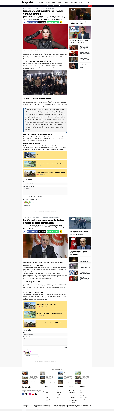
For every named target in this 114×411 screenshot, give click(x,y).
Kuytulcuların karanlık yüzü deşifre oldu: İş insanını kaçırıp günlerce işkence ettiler (85, 266)
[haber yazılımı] (89, 409)
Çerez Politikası (83, 397)
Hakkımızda (82, 389)
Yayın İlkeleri (83, 394)
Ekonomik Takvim (72, 399)
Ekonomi (59, 390)
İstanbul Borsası (72, 392)
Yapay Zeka (59, 394)
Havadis (24, 8)
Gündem (29, 217)
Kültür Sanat (59, 395)
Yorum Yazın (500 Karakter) (28, 186)
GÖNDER (65, 197)
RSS (24, 409)
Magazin (29, 8)
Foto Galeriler (72, 389)
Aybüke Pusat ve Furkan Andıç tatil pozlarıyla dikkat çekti (85, 47)
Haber (47, 390)
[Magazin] (80, 14)
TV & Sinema (60, 399)
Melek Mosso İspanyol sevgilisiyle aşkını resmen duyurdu (85, 66)
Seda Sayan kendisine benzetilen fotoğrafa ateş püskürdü (85, 53)
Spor (47, 394)
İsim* (24, 181)
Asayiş (47, 392)
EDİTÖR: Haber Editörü (38, 50)
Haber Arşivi (83, 399)
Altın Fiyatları (72, 395)
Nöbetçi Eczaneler (73, 400)
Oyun (47, 400)
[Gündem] (80, 223)
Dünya (47, 397)
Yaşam (58, 397)
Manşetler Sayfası (72, 390)
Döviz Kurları (71, 394)
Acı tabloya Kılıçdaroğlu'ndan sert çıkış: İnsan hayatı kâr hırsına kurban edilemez (85, 278)
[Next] (91, 6)
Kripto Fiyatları (72, 397)
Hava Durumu (72, 402)
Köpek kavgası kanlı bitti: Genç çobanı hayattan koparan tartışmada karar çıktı (79, 232)
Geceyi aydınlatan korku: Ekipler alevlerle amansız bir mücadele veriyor (85, 260)
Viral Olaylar (48, 399)
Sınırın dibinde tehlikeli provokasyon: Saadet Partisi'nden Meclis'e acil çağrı (85, 272)
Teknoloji (59, 392)
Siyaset (58, 389)
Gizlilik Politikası (83, 395)
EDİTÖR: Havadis (38, 259)
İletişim (82, 390)
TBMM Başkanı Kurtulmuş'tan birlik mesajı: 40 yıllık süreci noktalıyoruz (78, 252)
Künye (81, 392)
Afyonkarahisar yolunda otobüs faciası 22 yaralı (33, 5)
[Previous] (89, 6)
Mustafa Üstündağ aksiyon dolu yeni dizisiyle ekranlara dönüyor (85, 60)
